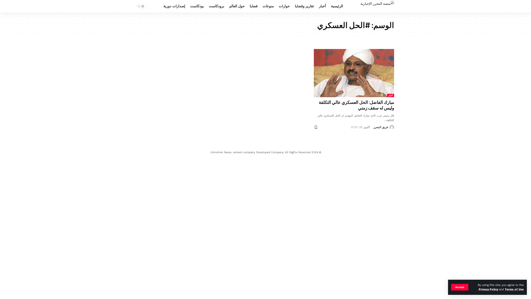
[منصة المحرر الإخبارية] (377, 6)
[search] (152, 6)
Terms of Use (514, 289)
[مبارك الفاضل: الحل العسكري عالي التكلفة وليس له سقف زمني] (354, 73)
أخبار (391, 95)
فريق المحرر (381, 127)
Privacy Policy (488, 289)
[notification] (158, 6)
